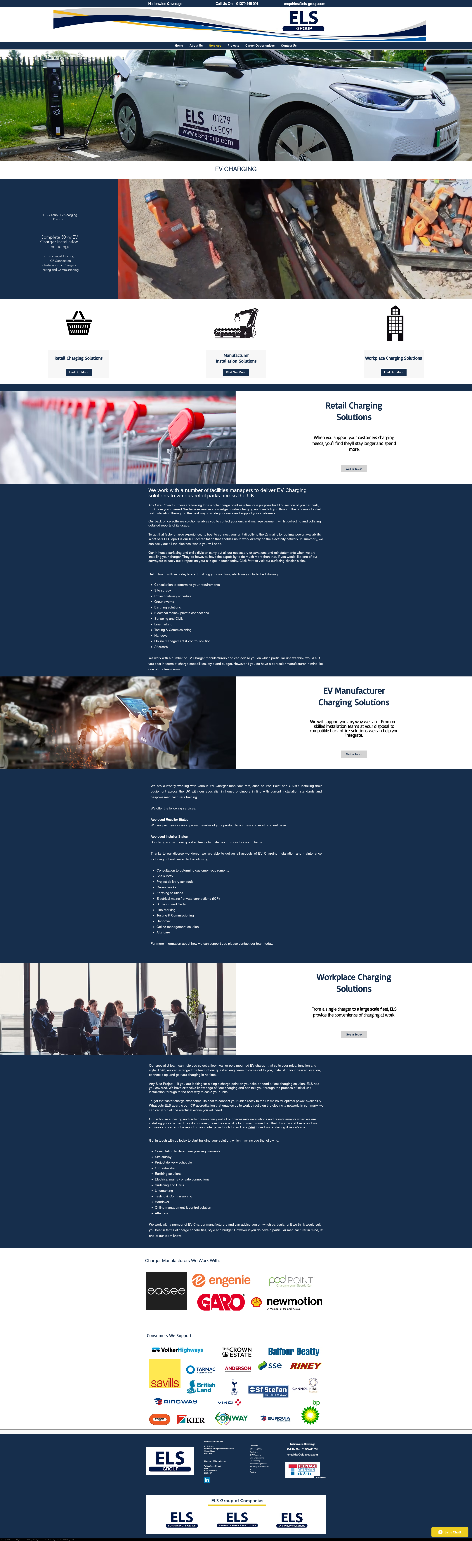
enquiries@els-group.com (304, 3)
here (251, 561)
